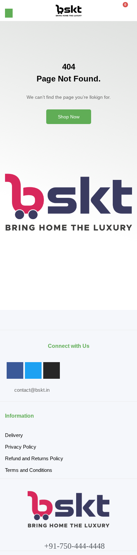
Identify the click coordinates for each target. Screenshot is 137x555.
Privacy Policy (20, 447)
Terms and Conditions (28, 470)
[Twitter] (33, 370)
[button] (9, 13)
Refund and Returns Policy (34, 458)
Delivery (14, 435)
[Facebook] (15, 370)
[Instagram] (51, 370)
